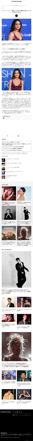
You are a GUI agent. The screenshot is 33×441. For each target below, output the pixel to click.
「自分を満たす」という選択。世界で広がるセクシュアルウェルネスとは (24, 203)
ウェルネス (4, 153)
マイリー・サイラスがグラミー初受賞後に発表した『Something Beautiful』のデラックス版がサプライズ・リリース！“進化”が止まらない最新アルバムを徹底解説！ (24, 244)
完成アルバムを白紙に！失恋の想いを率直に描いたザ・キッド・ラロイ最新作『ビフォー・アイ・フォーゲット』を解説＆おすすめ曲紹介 (24, 223)
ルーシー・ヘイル (13, 153)
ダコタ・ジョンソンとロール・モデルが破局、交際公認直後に (13, 146)
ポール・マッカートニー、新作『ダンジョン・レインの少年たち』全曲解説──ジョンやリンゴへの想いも (9, 222)
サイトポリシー (17, 415)
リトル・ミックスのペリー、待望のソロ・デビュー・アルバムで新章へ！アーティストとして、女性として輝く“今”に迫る (9, 243)
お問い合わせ (26, 415)
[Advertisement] (16, 127)
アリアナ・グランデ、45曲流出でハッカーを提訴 (11, 142)
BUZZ (16, 414)
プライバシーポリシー (21, 415)
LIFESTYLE (14, 414)
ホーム (2, 5)
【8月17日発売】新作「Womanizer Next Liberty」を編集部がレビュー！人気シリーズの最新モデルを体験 (9, 203)
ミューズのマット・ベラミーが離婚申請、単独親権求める (12, 148)
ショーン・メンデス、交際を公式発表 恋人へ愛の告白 (12, 150)
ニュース (5, 5)
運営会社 (14, 415)
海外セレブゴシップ (25, 153)
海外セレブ (19, 153)
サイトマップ (29, 415)
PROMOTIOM (4, 201)
